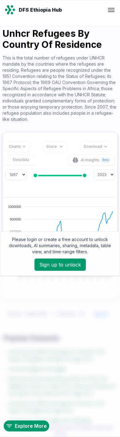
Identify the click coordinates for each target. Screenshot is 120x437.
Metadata (21, 159)
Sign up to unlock (60, 265)
